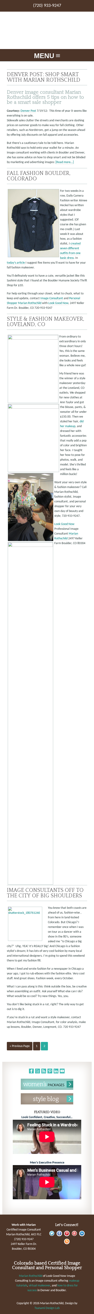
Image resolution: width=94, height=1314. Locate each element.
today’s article (16, 263)
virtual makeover (39, 1285)
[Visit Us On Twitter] (51, 1235)
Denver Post (28, 111)
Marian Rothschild (30, 303)
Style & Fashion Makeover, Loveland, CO (45, 321)
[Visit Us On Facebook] (59, 1235)
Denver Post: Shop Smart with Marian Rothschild (43, 77)
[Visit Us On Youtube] (74, 1235)
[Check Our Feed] (66, 1243)
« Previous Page (20, 1046)
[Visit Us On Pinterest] (66, 1235)
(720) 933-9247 (47, 5)
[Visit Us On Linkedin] (82, 1235)
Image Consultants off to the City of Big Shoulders (45, 893)
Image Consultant (51, 298)
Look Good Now (58, 303)
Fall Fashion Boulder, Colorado (38, 176)
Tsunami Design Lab (47, 1308)
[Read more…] (64, 162)
